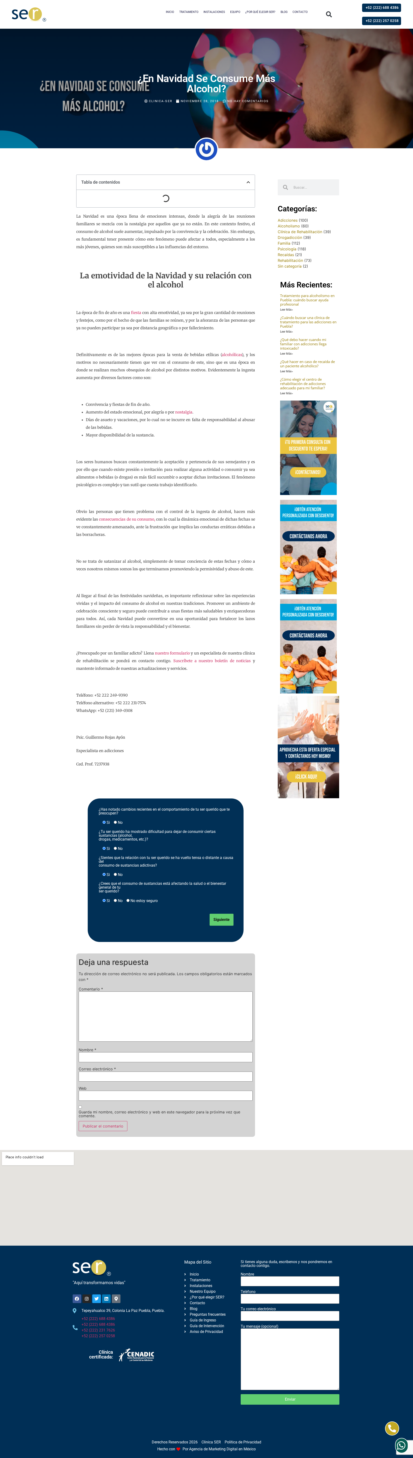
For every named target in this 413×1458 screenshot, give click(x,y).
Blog (284, 12)
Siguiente (221, 919)
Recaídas (286, 254)
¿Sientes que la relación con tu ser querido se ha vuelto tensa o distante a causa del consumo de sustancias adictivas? (166, 861)
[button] (329, 14)
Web (83, 1088)
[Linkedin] (106, 1298)
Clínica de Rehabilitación (300, 231)
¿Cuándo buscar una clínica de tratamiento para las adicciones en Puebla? (308, 322)
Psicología (287, 249)
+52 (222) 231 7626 (98, 1330)
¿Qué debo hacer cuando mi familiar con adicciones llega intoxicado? (303, 344)
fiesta (136, 312)
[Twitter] (96, 1298)
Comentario (91, 989)
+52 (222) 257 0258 (98, 1336)
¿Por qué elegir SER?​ (260, 12)
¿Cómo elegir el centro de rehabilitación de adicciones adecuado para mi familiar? (303, 383)
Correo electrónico (97, 1069)
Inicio (170, 12)
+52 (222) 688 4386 (98, 1318)
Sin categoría (290, 266)
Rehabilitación (290, 260)
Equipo (235, 12)
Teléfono (248, 1292)
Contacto (300, 12)
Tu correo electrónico (258, 1309)
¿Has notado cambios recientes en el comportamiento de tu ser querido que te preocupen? (164, 811)
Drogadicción (290, 237)
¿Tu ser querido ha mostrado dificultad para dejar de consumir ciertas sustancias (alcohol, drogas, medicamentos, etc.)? (157, 835)
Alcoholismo (289, 226)
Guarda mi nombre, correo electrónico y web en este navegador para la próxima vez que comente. (159, 1114)
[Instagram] (86, 1298)
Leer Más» (286, 309)
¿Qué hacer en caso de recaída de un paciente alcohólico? (307, 363)
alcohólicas (232, 354)
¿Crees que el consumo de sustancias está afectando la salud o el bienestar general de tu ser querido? (162, 887)
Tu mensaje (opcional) (259, 1327)
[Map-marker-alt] (116, 1298)
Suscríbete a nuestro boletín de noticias (212, 660)
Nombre (87, 1050)
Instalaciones (214, 12)
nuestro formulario (172, 653)
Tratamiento (188, 12)
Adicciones (288, 220)
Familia (284, 243)
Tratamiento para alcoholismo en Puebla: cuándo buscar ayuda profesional (307, 300)
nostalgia (183, 412)
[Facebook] (77, 1298)
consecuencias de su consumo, (127, 519)
